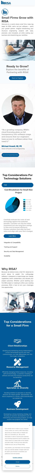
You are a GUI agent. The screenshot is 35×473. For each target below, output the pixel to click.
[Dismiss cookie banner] (29, 425)
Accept (17, 462)
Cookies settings (17, 457)
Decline (17, 466)
